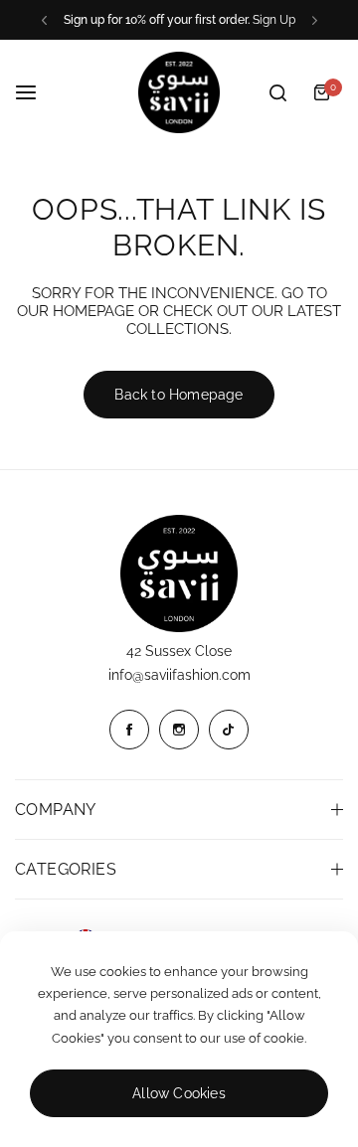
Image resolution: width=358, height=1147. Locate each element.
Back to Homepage (178, 395)
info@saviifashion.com (179, 675)
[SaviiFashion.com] (179, 92)
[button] (44, 20)
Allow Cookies (179, 1093)
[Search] (277, 92)
